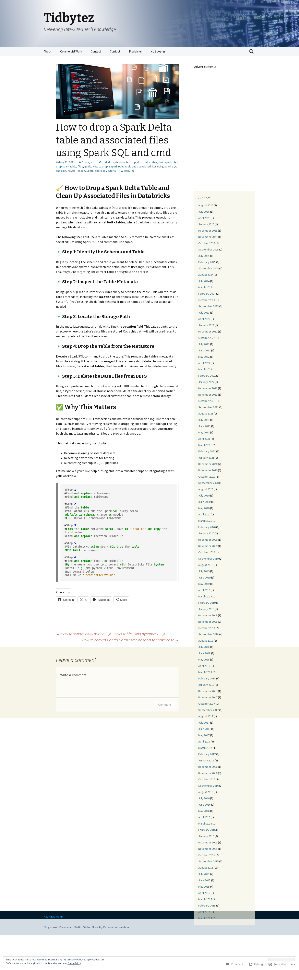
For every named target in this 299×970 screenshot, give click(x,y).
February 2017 (207, 754)
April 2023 (204, 319)
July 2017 (204, 722)
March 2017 (205, 748)
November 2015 (207, 849)
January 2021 (206, 457)
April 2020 (204, 514)
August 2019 (205, 565)
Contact (96, 51)
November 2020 (207, 470)
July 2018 (204, 647)
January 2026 (206, 224)
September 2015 (208, 861)
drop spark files (168, 162)
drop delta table (147, 162)
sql (92, 162)
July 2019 (204, 571)
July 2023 (204, 312)
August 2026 (205, 205)
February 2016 (207, 830)
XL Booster (158, 51)
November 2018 (207, 621)
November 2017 (207, 697)
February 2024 (207, 293)
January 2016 (206, 836)
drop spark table (66, 166)
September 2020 (208, 483)
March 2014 (205, 918)
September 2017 (208, 710)
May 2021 (204, 432)
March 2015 (205, 899)
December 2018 (207, 615)
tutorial (112, 171)
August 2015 (205, 867)
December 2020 (207, 464)
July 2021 (204, 420)
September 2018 (208, 634)
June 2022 (204, 350)
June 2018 (204, 653)
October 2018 (206, 628)
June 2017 (204, 729)
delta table (122, 162)
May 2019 (204, 584)
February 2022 (207, 375)
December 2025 (207, 230)
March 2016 (205, 823)
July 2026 (204, 211)
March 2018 (205, 672)
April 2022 (204, 363)
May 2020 (204, 508)
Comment (164, 704)
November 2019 (207, 546)
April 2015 (204, 893)
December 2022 (207, 331)
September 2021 (208, 407)
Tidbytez (129, 171)
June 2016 (204, 804)
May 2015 (204, 886)
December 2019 (207, 539)
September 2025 (208, 249)
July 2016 (204, 798)
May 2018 (204, 659)
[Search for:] (251, 51)
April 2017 (204, 741)
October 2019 (206, 552)
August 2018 (205, 640)
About (47, 51)
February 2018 (207, 678)
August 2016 (205, 792)
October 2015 (206, 855)
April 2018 (204, 666)
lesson (81, 171)
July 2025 (204, 256)
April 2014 (204, 912)
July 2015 (204, 874)
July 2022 (204, 344)
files (80, 166)
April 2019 (204, 590)
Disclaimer (135, 51)
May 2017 (204, 735)
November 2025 (207, 237)
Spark (85, 162)
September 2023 (208, 306)
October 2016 (206, 779)
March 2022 (205, 369)
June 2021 (204, 426)
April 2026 (204, 218)
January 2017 (206, 760)
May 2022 (204, 357)
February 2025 (207, 262)
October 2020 (206, 476)
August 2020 (205, 489)
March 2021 (205, 445)
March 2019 (205, 596)
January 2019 (206, 609)
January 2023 (206, 325)
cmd (104, 162)
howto (71, 171)
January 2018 (206, 685)
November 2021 (207, 394)
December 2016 (207, 767)
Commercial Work (71, 51)
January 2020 (206, 533)
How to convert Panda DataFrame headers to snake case (130, 639)
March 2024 (205, 287)
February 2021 (207, 451)
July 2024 (204, 281)
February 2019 (207, 603)
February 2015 (207, 905)
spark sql (100, 171)
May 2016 (204, 811)
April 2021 (204, 439)
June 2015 (204, 880)
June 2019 (204, 577)
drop (133, 162)
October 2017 (206, 703)
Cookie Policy (74, 963)
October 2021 (206, 401)
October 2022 (206, 338)
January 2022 (206, 382)
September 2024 (208, 268)
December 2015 (207, 842)
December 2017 (207, 691)
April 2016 (204, 817)
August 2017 (205, 716)
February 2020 (207, 527)
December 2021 (207, 388)
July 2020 (204, 495)
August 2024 (205, 275)
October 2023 (206, 300)
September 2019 (208, 558)
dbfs (111, 162)
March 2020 (205, 521)
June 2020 (204, 502)
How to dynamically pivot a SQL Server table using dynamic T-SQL (111, 633)
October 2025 (206, 243)
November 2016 (207, 773)
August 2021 (205, 413)
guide (87, 166)
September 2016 (208, 785)
